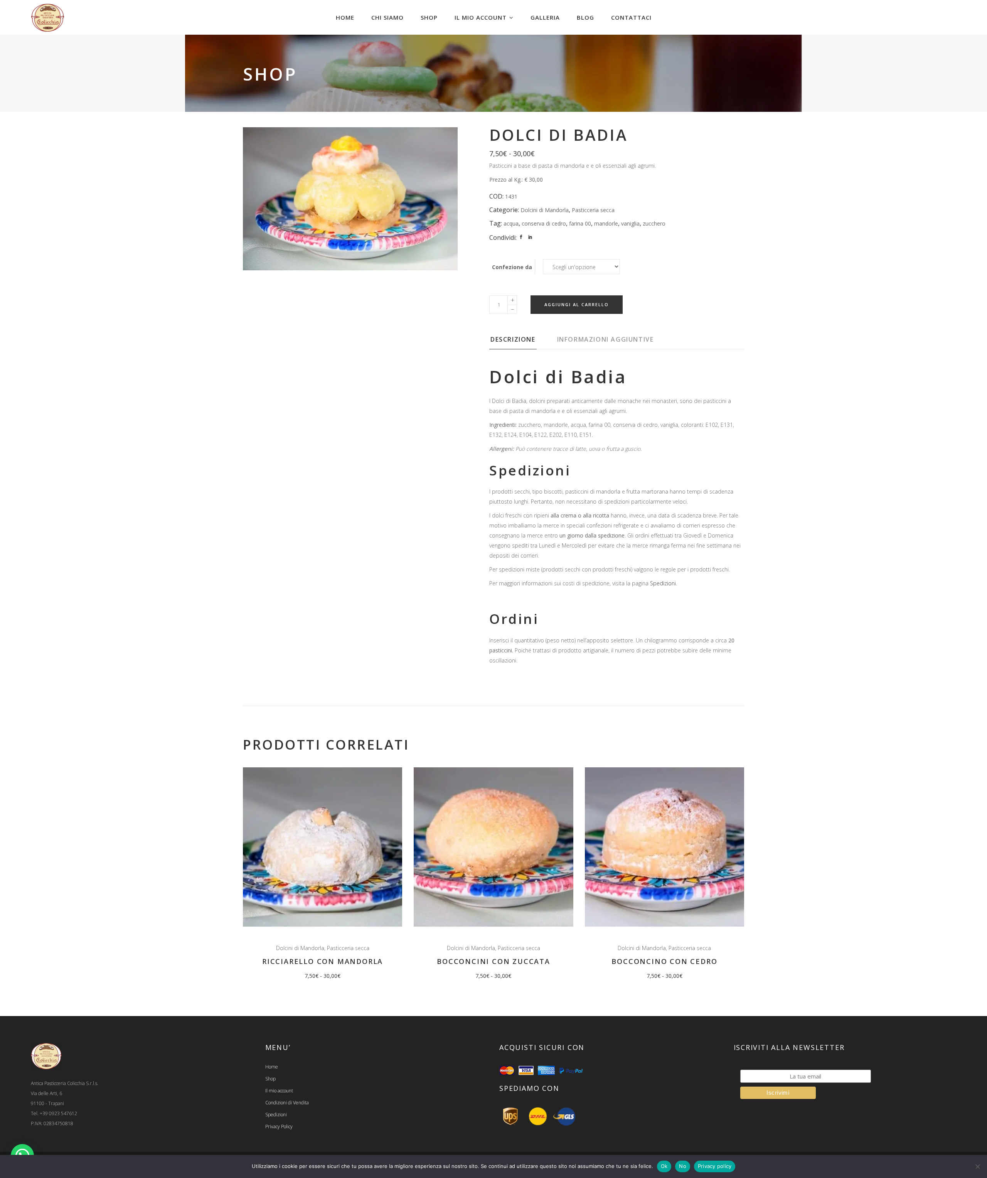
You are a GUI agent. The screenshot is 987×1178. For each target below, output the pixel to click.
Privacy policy (715, 1166)
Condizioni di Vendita (287, 1102)
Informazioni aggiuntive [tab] (605, 339)
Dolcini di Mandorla (544, 210)
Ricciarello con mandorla (322, 961)
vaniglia (630, 223)
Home (271, 1066)
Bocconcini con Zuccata (493, 961)
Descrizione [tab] (513, 339)
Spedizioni (663, 583)
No (682, 1166)
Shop (270, 1078)
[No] (977, 1166)
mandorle (606, 223)
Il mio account (279, 1090)
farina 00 (580, 223)
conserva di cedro (544, 223)
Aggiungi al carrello (576, 304)
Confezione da (512, 267)
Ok (664, 1166)
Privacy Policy (279, 1126)
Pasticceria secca (593, 210)
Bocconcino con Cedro (664, 961)
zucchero (654, 223)
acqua (511, 223)
